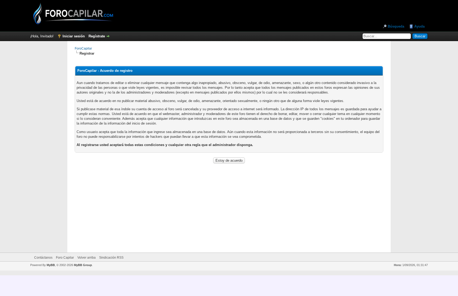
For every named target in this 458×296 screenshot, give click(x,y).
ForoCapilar (83, 48)
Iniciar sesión (74, 36)
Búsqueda (396, 26)
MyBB (51, 265)
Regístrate (97, 36)
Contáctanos (43, 257)
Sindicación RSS (111, 257)
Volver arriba (86, 257)
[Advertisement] (229, 204)
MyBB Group (83, 265)
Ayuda (419, 26)
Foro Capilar (65, 257)
